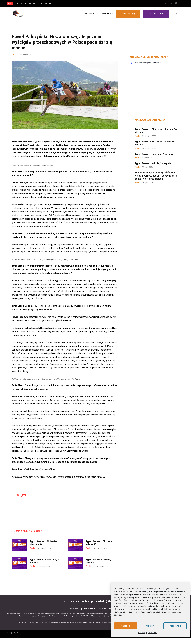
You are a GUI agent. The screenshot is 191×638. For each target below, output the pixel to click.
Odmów (150, 625)
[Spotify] (176, 3)
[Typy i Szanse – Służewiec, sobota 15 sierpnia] (75, 545)
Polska (15, 55)
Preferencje (174, 625)
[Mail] (171, 3)
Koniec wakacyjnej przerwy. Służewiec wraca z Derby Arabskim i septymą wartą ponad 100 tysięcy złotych (156, 175)
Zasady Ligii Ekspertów (83, 608)
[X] (22, 506)
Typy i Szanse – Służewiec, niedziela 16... (44, 543)
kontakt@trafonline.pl (110, 601)
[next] (105, 3)
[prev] (101, 3)
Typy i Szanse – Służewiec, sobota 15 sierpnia (33, 3)
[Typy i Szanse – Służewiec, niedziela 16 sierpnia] (19, 545)
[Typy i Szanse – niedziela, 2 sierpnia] (19, 563)
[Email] (35, 506)
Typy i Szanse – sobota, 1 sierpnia (153, 163)
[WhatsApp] (28, 506)
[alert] (157, 62)
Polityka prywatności (147, 632)
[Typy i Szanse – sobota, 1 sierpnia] (75, 563)
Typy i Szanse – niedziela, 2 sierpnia (154, 153)
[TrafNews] (26, 13)
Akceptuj (125, 625)
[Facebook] (166, 3)
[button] (177, 13)
